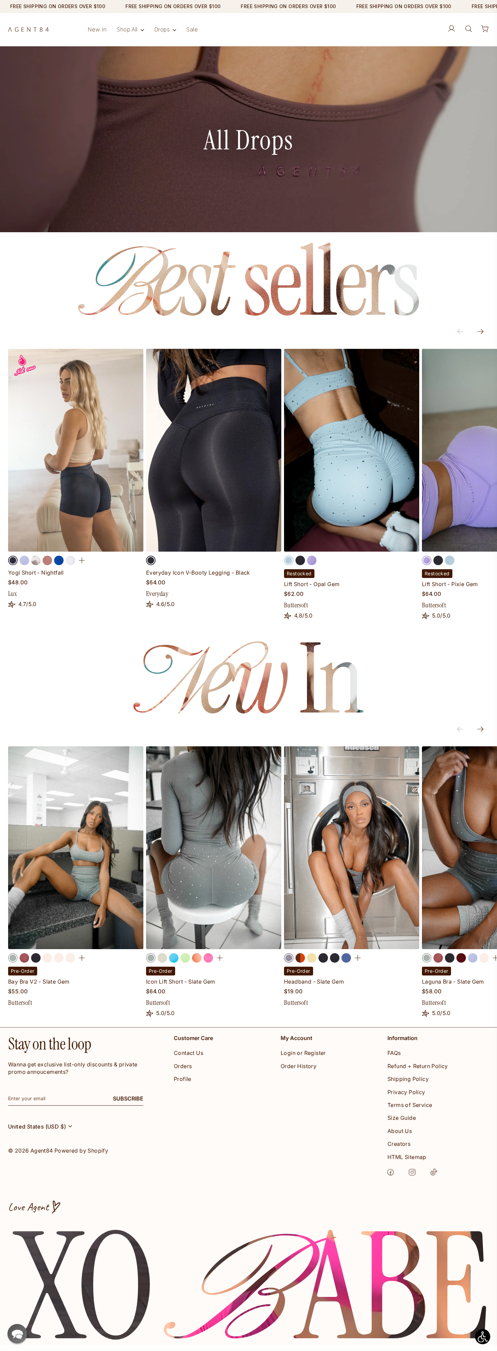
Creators (398, 1143)
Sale (192, 29)
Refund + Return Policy (417, 1066)
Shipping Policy (408, 1079)
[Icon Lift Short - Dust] (162, 958)
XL (108, 546)
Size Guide (401, 1117)
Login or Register (303, 1053)
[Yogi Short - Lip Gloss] (47, 560)
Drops (162, 29)
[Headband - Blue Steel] (346, 958)
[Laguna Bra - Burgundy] (461, 958)
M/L (91, 943)
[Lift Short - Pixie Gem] (311, 560)
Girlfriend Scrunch (457, 546)
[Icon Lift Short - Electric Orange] (197, 958)
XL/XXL (124, 943)
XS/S (27, 943)
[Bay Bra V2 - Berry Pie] (24, 958)
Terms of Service (409, 1105)
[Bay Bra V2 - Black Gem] (36, 958)
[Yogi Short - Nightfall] (13, 560)
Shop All (128, 29)
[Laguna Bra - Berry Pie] (438, 958)
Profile (182, 1079)
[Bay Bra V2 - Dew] (47, 958)
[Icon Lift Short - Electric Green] (185, 958)
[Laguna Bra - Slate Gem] (426, 958)
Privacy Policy (406, 1092)
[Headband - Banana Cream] (311, 958)
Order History (298, 1066)
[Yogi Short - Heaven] (36, 560)
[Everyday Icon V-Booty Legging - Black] (151, 560)
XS (21, 546)
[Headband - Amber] (300, 958)
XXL (130, 546)
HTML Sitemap (406, 1157)
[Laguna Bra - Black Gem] (449, 958)
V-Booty (319, 546)
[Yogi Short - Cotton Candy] (24, 560)
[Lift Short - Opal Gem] (288, 560)
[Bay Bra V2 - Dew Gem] (59, 958)
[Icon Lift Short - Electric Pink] (208, 958)
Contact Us (188, 1053)
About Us (399, 1131)
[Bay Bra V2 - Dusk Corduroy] (70, 958)
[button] (17, 1334)
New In (97, 29)
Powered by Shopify (81, 1150)
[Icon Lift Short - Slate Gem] (151, 958)
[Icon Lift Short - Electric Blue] (174, 958)
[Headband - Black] (323, 958)
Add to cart (351, 943)
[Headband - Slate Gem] (288, 958)
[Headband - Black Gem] (334, 958)
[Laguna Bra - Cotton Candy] (472, 958)
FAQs (394, 1053)
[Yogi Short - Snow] (70, 560)
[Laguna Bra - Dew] (484, 958)
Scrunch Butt (384, 546)
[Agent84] (28, 29)
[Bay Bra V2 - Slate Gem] (13, 958)
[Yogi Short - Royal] (59, 560)
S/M (59, 943)
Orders (183, 1066)
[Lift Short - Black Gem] (300, 560)
